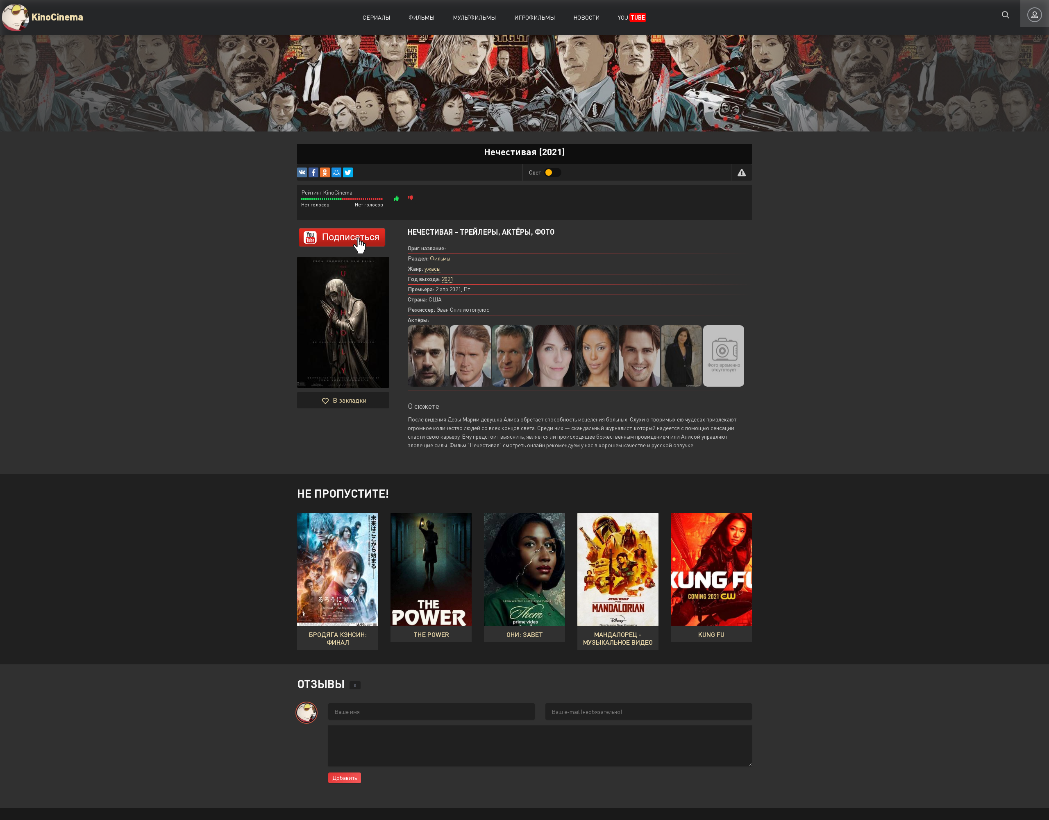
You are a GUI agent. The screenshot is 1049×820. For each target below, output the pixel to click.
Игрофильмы (534, 17)
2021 (447, 278)
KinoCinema (57, 16)
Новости (586, 17)
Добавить (344, 777)
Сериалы (376, 17)
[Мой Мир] (336, 172)
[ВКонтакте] (302, 172)
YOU (631, 17)
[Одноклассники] (325, 172)
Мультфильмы (474, 17)
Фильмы (421, 17)
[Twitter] (348, 172)
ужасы (432, 268)
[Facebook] (313, 172)
